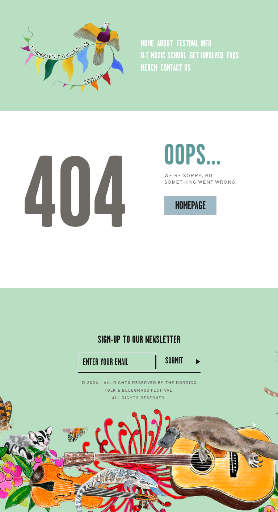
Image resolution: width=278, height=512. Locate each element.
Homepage (190, 205)
